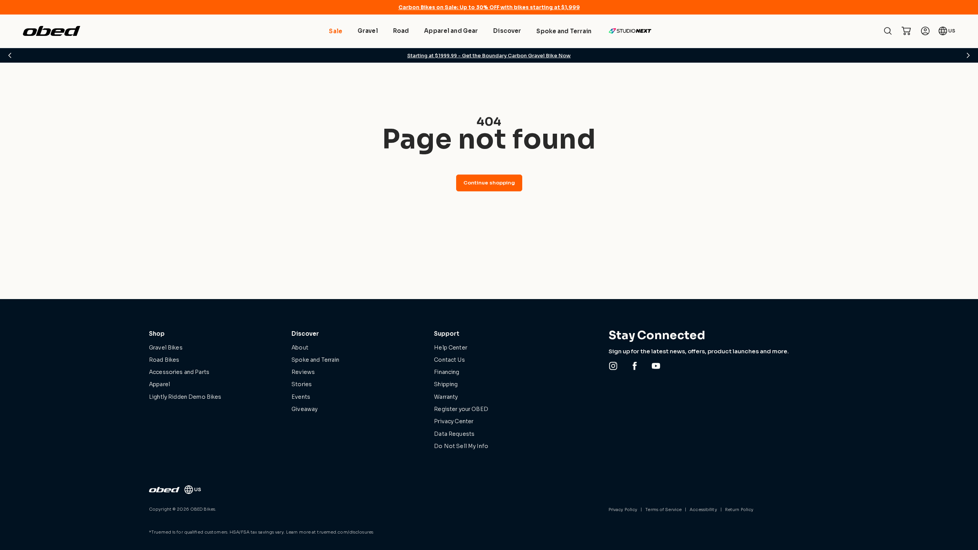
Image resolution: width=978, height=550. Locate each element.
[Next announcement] (968, 55)
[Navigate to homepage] (51, 31)
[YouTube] (656, 365)
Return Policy (739, 509)
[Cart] (906, 31)
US (951, 31)
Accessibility (703, 509)
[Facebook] (634, 365)
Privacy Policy (623, 509)
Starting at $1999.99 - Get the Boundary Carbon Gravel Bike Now (489, 55)
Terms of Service (663, 509)
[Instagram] (613, 365)
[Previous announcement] (10, 55)
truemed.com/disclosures (345, 532)
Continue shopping (489, 183)
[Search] (887, 31)
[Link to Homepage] (164, 489)
